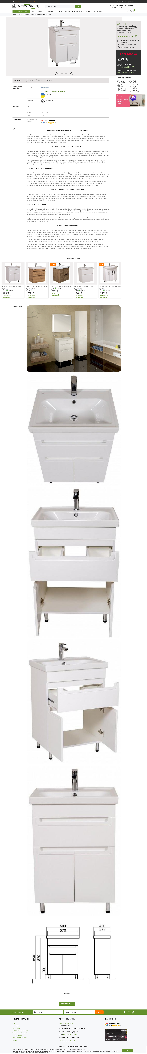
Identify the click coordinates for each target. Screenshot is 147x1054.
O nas (14, 1023)
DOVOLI (127, 1050)
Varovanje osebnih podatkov (20, 1030)
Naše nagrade (16, 1026)
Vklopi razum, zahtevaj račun (20, 1033)
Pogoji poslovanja (17, 1035)
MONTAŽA (67, 11)
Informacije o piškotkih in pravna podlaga (73, 1049)
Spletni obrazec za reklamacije (67, 1041)
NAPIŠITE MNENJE (67, 1004)
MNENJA (87, 11)
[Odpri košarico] (133, 10)
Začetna (14, 14)
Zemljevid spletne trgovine (20, 1037)
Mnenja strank (16, 1028)
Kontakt (15, 1040)
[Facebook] (124, 1012)
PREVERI (99, 1012)
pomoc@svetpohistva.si (70, 1034)
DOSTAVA (60, 11)
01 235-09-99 (117, 5)
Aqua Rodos (26, 14)
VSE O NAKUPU (39, 11)
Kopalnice (20, 14)
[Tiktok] (133, 1012)
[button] (56, 73)
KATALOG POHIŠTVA (20, 11)
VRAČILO (81, 11)
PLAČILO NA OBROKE (51, 11)
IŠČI (78, 6)
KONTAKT (100, 11)
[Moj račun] (128, 10)
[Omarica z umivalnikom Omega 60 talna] (13, 273)
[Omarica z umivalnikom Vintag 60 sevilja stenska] (37, 273)
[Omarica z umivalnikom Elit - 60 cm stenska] (85, 273)
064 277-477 (129, 5)
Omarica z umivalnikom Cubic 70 (60, 286)
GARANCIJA (74, 11)
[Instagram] (129, 1012)
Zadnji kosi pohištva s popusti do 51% (24, 1)
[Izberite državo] (131, 10)
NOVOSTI (93, 11)
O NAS (32, 11)
